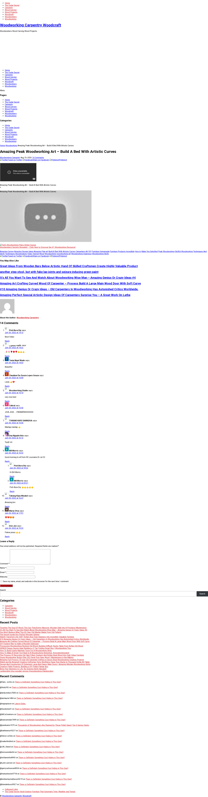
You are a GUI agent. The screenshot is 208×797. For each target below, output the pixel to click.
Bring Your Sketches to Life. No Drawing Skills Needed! (23, 669)
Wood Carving (10, 10)
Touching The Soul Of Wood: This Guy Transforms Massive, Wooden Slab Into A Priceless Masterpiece (43, 628)
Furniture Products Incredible (122, 251)
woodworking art (64, 254)
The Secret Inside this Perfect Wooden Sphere (19, 634)
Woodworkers (11, 17)
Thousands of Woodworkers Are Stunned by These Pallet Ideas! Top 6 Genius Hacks (53, 725)
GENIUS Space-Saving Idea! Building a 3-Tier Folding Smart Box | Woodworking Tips (35, 648)
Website (3, 577)
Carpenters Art (82, 251)
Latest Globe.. (20, 704)
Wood (41, 254)
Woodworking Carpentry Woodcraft (30, 25)
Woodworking (10, 19)
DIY (89, 251)
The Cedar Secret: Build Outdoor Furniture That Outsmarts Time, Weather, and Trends (40, 792)
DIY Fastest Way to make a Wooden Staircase (19, 644)
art (47, 251)
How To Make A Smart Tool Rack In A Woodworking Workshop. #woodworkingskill (34, 653)
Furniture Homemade (101, 251)
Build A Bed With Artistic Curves (62, 251)
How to (138, 251)
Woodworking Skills (100, 254)
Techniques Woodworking (16, 254)
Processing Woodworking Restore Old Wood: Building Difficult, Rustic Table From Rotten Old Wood (41, 646)
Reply (7, 341)
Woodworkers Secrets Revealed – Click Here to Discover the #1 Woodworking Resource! (38, 247)
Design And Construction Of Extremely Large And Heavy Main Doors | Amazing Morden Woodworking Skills (45, 664)
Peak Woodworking (166, 251)
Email (3, 572)
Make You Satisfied (149, 251)
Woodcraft (9, 14)
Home (7, 3)
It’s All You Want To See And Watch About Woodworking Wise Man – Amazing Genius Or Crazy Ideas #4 (68, 277)
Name (3, 568)
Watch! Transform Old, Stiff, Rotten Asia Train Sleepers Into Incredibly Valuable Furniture (37, 637)
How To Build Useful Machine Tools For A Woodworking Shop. (26, 650)
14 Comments (38, 157)
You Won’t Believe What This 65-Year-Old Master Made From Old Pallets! (30, 632)
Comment (4, 564)
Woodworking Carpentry (10, 157)
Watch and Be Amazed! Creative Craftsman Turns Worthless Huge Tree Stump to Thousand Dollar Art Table (45, 662)
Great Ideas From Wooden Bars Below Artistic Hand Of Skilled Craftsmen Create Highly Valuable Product (69, 266)
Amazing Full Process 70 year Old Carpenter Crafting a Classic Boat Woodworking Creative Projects (42, 660)
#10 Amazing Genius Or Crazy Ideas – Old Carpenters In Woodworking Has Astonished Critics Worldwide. (69, 289)
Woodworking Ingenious (81, 254)
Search (3, 590)
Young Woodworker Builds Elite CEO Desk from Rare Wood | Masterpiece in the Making (36, 657)
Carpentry (9, 7)
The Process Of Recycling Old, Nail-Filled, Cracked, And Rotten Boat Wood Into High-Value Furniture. (42, 655)
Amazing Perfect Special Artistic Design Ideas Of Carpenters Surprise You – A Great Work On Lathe (65, 295)
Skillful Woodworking (184, 251)
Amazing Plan (39, 251)
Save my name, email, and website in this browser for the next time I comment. (36, 581)
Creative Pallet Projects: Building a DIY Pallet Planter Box (24, 666)
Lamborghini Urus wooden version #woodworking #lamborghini (26, 671)
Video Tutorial (33, 254)
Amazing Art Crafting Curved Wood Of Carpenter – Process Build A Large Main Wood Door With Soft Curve (70, 283)
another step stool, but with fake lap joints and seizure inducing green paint (49, 272)
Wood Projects (11, 12)
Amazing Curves (7, 251)
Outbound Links (11, 789)
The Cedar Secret (12, 5)
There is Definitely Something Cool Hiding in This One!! (38, 682)
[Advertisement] (104, 50)
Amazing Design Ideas (23, 251)
